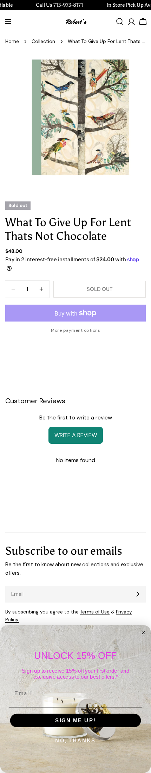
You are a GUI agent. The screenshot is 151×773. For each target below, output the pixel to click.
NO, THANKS (75, 740)
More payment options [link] (75, 330)
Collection (43, 41)
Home (12, 41)
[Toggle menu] (8, 21)
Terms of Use (95, 612)
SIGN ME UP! (75, 720)
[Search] (120, 21)
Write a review (75, 435)
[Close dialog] (144, 632)
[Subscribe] (137, 594)
